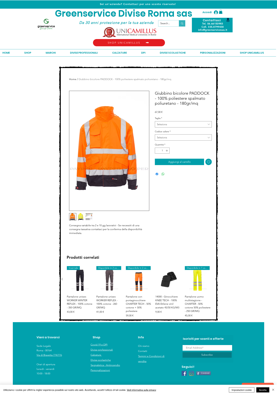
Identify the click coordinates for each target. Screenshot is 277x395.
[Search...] (182, 23)
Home (72, 79)
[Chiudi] (273, 389)
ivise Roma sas (158, 13)
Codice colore (163, 131)
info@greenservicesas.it (212, 29)
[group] (139, 292)
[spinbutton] (162, 150)
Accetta (263, 389)
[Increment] (167, 150)
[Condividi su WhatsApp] (163, 174)
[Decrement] (157, 150)
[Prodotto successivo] (216, 279)
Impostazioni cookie (242, 389)
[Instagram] (191, 373)
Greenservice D (90, 13)
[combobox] (183, 124)
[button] (220, 11)
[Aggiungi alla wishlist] (208, 162)
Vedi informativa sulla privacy (141, 389)
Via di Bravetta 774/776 (49, 355)
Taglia (158, 118)
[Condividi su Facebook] (157, 174)
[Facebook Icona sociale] (184, 373)
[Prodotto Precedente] (62, 279)
